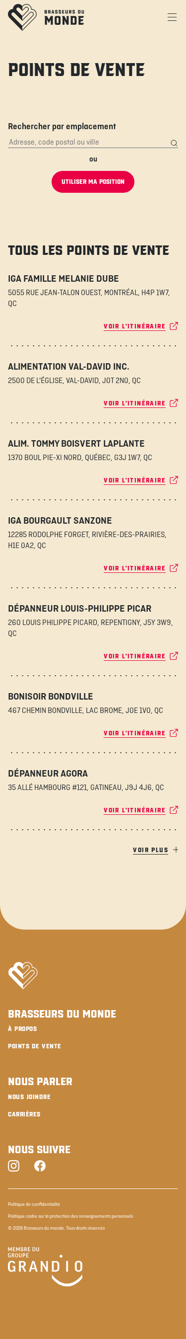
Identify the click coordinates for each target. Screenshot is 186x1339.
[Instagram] (13, 1167)
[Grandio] (45, 1268)
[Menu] (172, 17)
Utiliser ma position (93, 181)
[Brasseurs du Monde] (46, 17)
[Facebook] (40, 1167)
